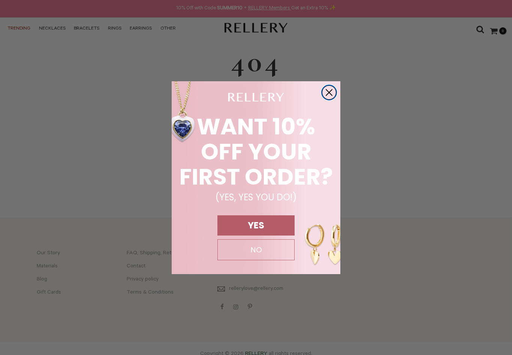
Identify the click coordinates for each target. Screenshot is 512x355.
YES (256, 225)
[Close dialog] (329, 92)
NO (256, 250)
